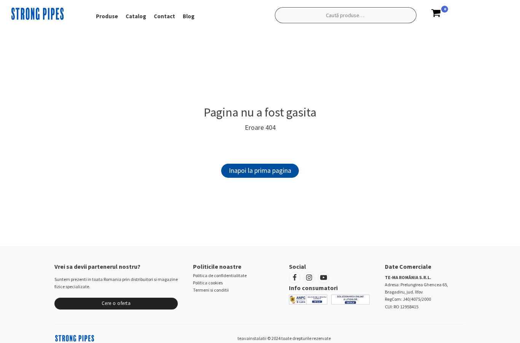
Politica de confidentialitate (220, 275)
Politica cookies (208, 283)
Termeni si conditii (211, 290)
